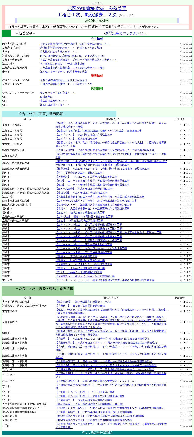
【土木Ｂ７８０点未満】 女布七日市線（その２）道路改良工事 (91, 248)
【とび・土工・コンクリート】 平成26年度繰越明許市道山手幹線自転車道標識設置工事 (105, 280)
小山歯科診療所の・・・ (53, 100)
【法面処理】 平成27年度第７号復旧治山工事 (81, 192)
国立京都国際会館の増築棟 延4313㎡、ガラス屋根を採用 (72, 55)
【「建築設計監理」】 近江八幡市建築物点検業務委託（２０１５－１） (96, 380)
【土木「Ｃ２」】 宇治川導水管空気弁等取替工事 (84, 134)
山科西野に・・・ (50, 96)
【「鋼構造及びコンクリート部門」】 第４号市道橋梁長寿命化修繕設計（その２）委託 (105, 369)
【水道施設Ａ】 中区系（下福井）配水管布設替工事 (85, 276)
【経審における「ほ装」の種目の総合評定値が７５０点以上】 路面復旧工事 (99, 130)
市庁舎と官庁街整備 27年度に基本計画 (62, 63)
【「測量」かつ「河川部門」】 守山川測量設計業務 (85, 392)
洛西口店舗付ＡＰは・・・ (55, 104)
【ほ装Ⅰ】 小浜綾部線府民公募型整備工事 (79, 220)
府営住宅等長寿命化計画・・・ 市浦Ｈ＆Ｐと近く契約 (71, 47)
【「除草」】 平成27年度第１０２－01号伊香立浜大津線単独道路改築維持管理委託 (102, 338)
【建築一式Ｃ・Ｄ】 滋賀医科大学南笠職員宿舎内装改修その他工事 (94, 204)
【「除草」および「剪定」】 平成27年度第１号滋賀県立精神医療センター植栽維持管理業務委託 (110, 408)
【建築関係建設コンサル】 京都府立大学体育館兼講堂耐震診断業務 (94, 420)
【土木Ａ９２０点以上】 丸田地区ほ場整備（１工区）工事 (89, 228)
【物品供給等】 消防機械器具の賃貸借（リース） (84, 301)
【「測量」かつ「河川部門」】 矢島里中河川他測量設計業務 (90, 396)
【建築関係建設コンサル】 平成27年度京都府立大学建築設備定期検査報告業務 (100, 416)
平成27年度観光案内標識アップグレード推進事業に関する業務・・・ (78, 59)
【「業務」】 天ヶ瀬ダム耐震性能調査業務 (80, 305)
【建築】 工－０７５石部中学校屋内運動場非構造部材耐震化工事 (92, 180)
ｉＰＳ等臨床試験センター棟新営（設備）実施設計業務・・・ (74, 43)
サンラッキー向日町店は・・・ (57, 92)
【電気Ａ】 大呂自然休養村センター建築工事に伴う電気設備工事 (92, 208)
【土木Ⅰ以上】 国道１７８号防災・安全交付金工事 (84, 216)
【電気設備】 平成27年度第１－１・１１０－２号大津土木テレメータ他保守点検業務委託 (106, 365)
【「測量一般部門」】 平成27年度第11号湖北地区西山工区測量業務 (94, 412)
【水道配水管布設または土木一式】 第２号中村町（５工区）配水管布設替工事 (100, 196)
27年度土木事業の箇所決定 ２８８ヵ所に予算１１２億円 (72, 67)
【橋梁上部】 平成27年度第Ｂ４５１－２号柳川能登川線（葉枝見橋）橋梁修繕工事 (102, 168)
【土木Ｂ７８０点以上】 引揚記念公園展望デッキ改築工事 (89, 240)
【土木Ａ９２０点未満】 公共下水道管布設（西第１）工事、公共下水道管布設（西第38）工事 (109, 232)
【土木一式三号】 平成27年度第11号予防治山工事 (84, 188)
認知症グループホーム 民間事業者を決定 (63, 71)
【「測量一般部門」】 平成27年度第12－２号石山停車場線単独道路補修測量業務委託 (104, 361)
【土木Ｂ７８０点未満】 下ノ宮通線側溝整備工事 (84, 252)
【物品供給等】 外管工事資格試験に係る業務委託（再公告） (90, 404)
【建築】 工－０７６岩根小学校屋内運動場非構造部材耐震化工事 (92, 184)
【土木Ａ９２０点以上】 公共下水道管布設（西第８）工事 (89, 224)
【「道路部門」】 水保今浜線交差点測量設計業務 (84, 400)
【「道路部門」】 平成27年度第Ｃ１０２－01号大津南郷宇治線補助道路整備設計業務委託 (106, 342)
